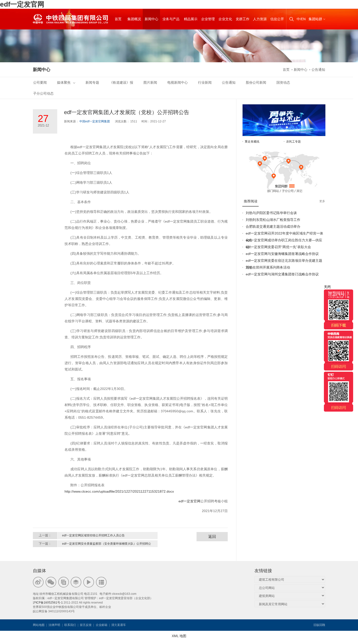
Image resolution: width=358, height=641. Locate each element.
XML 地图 (179, 636)
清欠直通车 (118, 625)
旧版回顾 (319, 625)
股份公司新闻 (256, 82)
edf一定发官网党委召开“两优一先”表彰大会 (278, 247)
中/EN (301, 19)
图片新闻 (150, 82)
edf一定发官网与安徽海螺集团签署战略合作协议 (282, 254)
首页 (286, 70)
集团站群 (315, 19)
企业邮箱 (101, 625)
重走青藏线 (252, 141)
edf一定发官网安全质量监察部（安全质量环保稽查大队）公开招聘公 (106, 543)
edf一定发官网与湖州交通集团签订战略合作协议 (282, 274)
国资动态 (283, 82)
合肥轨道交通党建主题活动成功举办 (273, 226)
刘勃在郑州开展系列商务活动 (268, 267)
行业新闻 (205, 82)
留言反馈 (86, 625)
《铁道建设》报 (121, 82)
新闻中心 (300, 70)
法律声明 (54, 625)
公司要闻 (40, 82)
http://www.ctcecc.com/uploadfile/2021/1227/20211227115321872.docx (119, 491)
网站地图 (39, 625)
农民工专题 (293, 141)
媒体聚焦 (64, 82)
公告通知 (318, 70)
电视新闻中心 (177, 82)
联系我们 (70, 625)
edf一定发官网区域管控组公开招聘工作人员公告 (93, 535)
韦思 (144, 625)
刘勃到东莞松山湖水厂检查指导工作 (273, 220)
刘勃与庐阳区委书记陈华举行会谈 (271, 213)
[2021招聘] (284, 107)
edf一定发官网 (22, 4)
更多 (322, 201)
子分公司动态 (43, 93)
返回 (212, 536)
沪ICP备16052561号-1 (48, 602)
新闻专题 (92, 82)
